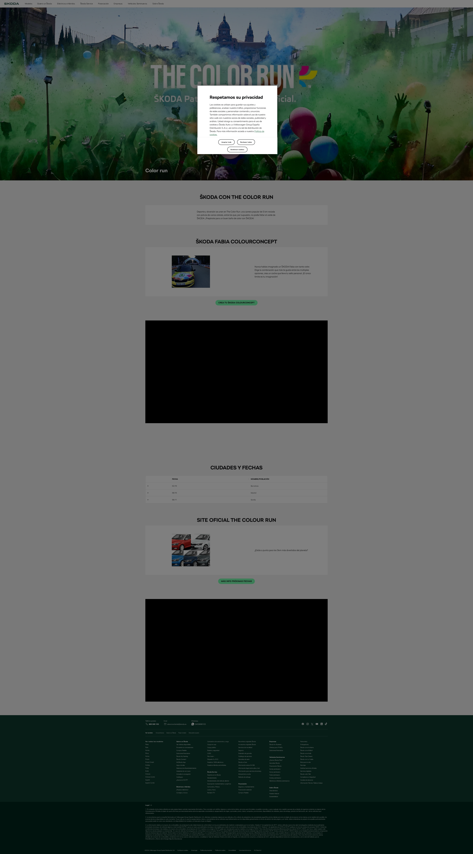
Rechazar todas (246, 142)
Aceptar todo (226, 142)
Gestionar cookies (237, 149)
